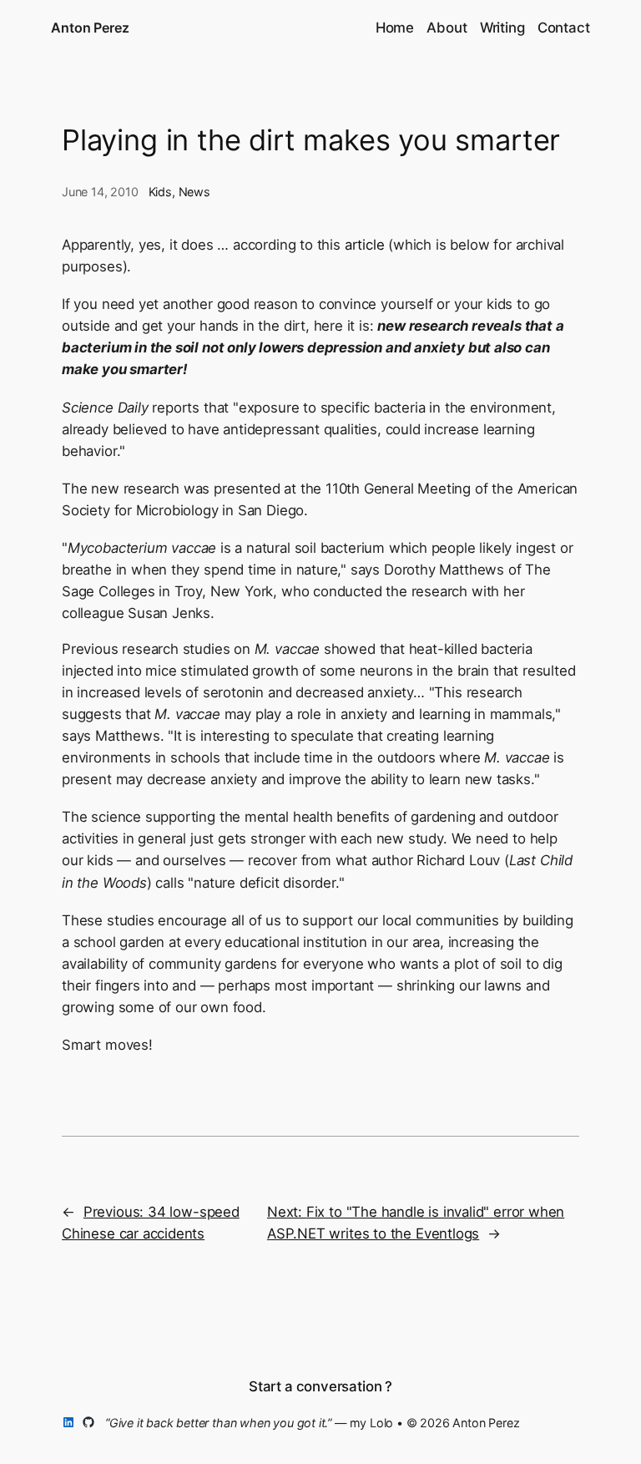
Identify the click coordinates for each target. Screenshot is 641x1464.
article (365, 244)
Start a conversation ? (320, 1386)
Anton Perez (90, 27)
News (194, 192)
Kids (160, 192)
